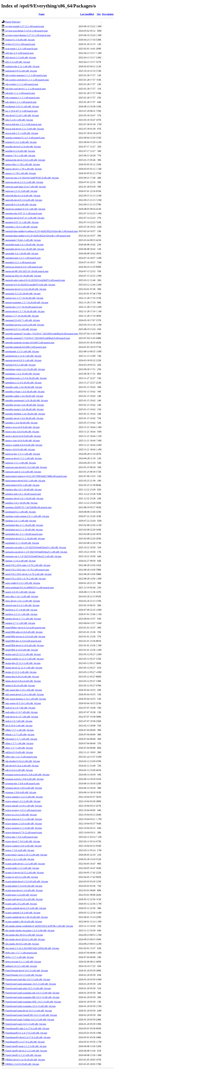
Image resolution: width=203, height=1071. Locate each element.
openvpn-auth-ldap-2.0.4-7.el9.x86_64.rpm (25, 186)
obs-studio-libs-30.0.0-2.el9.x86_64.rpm (24, 935)
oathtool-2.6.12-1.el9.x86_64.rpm (21, 966)
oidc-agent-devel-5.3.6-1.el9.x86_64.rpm (24, 694)
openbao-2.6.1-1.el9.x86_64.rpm (20, 520)
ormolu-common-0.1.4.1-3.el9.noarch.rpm (25, 137)
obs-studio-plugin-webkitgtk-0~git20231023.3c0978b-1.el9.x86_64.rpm (39, 926)
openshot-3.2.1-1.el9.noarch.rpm (20, 262)
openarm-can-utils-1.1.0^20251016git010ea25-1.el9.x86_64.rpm (35, 547)
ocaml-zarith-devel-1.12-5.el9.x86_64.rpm (25, 863)
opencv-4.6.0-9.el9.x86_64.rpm (20, 449)
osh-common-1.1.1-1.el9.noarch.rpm (22, 97)
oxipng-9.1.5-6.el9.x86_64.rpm (20, 39)
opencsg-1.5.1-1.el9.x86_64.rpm (20, 463)
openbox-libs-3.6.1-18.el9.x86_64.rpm (23, 489)
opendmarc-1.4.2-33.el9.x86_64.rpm (22, 373)
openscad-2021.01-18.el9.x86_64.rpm (23, 276)
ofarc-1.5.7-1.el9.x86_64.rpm (19, 748)
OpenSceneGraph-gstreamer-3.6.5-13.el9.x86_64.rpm (30, 984)
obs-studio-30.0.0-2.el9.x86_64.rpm (22, 944)
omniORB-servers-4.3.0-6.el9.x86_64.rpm (25, 636)
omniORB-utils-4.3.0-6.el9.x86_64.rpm (24, 632)
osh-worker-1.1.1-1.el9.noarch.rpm (21, 84)
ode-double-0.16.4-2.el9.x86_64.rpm (22, 761)
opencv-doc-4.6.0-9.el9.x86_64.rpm (22, 431)
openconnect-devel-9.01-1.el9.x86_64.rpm (25, 480)
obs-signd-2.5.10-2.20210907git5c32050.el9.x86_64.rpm (32, 948)
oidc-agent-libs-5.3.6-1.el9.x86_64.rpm (23, 690)
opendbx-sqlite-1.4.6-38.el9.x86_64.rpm (24, 396)
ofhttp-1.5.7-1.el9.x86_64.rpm (19, 730)
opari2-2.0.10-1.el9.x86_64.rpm (20, 592)
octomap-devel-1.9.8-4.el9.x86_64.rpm (23, 788)
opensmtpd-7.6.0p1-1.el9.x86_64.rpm (23, 240)
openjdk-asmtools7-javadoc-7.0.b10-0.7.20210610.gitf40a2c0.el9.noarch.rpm (41, 333)
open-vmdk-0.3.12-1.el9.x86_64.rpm (22, 583)
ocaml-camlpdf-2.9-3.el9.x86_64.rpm (22, 912)
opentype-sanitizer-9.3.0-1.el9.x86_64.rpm (25, 209)
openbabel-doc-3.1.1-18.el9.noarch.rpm (23, 534)
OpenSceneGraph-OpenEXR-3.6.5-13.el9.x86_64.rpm (31, 1015)
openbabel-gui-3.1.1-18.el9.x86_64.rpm (24, 529)
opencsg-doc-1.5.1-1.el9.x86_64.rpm (22, 454)
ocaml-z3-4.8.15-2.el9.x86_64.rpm (21, 877)
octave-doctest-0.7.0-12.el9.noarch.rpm (23, 832)
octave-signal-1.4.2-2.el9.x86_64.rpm (22, 801)
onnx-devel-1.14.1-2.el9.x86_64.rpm (22, 601)
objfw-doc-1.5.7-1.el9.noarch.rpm (21, 952)
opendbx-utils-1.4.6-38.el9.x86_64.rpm (23, 387)
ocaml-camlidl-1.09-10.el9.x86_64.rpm (23, 921)
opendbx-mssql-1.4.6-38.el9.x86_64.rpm (24, 409)
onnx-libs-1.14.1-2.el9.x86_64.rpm (21, 596)
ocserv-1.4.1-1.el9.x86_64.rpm (19, 859)
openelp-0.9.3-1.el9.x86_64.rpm (20, 365)
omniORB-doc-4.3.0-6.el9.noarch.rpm (23, 641)
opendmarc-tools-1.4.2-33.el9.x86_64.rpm (25, 369)
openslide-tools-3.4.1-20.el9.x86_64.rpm (24, 244)
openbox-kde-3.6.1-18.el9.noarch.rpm (23, 494)
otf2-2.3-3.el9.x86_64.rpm (17, 62)
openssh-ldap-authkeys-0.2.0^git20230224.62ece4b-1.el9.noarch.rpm (37, 235)
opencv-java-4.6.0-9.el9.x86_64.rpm (22, 427)
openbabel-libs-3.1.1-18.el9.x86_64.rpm (24, 525)
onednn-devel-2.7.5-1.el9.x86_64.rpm (23, 618)
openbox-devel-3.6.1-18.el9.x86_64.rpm (24, 498)
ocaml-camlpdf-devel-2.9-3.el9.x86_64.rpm (25, 908)
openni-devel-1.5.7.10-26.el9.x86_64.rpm (24, 311)
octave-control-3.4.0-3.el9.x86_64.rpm (23, 846)
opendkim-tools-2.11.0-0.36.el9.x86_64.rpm (26, 378)
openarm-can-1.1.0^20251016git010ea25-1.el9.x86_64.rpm (33, 556)
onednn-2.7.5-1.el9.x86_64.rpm (20, 623)
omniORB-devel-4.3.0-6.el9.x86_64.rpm (24, 645)
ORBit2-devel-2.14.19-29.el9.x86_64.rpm (25, 1059)
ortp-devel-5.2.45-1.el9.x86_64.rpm (22, 115)
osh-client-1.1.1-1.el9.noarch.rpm (20, 102)
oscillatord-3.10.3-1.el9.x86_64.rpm (22, 106)
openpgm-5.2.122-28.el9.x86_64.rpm (22, 293)
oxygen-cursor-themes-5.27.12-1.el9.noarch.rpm (28, 35)
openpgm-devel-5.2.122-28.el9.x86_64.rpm (25, 289)
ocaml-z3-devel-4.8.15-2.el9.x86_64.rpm (24, 872)
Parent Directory (13, 22)
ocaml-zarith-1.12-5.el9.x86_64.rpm (22, 868)
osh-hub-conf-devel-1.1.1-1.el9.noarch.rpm (25, 88)
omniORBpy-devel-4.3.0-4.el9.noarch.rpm (25, 627)
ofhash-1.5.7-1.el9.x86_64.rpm (19, 734)
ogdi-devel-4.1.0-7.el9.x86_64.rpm (21, 716)
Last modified (87, 14)
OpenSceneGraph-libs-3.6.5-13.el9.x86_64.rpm (27, 979)
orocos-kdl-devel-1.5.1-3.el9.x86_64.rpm (24, 129)
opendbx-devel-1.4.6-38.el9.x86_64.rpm (24, 418)
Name (42, 14)
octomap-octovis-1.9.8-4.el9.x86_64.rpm (24, 779)
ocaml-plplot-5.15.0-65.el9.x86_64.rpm (23, 886)
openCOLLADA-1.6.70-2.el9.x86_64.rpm (25, 578)
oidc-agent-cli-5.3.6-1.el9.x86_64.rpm (23, 703)
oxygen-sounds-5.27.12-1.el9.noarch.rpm (24, 26)
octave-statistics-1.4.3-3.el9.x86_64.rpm (24, 797)
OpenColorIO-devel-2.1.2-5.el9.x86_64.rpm (26, 1050)
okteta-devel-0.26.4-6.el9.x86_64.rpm (23, 681)
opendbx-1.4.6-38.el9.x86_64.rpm (21, 422)
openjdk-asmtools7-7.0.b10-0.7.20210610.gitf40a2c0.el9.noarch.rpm (37, 338)
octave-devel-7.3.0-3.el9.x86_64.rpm (22, 841)
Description (108, 14)
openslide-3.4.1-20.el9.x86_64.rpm (21, 253)
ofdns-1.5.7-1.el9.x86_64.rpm (19, 743)
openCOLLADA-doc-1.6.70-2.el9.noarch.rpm (27, 569)
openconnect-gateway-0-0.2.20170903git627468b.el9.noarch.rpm (36, 476)
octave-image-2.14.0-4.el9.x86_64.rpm (23, 823)
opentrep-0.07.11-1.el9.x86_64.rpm (21, 222)
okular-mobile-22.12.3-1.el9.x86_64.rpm (24, 659)
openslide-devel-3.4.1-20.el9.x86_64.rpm (24, 249)
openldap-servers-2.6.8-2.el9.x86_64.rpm (24, 324)
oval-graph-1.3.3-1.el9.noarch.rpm (21, 48)
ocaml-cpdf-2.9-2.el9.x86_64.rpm (21, 903)
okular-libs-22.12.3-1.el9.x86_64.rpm (22, 663)
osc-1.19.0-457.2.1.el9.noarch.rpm (21, 111)
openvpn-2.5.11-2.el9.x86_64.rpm (21, 191)
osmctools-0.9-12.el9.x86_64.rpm (21, 71)
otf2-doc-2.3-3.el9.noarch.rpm (19, 53)
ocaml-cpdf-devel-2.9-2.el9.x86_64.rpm (24, 899)
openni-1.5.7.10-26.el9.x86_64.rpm (22, 316)
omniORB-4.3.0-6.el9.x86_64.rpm (21, 650)
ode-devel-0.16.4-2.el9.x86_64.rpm (21, 765)
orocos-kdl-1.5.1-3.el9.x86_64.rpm (21, 133)
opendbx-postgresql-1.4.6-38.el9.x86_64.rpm (26, 400)
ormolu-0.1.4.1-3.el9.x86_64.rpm (21, 142)
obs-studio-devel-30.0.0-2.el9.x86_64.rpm (25, 939)
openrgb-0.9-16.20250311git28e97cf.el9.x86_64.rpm (30, 284)
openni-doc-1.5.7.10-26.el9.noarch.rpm (23, 307)
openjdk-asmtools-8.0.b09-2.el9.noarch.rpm (25, 347)
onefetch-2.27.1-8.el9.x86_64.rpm (21, 610)
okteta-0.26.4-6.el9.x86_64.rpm (20, 685)
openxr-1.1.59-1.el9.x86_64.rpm (20, 173)
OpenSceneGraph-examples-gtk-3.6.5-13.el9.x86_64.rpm (32, 993)
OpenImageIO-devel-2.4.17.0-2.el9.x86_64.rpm (27, 1037)
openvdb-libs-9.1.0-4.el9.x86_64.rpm (22, 195)
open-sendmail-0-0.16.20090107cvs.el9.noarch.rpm (29, 587)
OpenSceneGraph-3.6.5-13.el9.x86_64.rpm (25, 1024)
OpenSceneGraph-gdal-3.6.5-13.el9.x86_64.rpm (28, 988)
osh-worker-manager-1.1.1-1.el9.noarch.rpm (26, 75)
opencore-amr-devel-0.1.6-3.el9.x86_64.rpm (26, 467)
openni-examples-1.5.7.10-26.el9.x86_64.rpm (26, 302)
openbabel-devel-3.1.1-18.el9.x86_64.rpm (25, 538)
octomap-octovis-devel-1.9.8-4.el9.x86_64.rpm (27, 774)
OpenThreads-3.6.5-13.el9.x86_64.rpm (23, 975)
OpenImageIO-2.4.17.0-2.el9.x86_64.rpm (25, 1042)
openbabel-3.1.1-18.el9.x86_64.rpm (22, 543)
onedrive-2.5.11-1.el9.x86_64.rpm (21, 614)
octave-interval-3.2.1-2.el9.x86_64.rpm (23, 819)
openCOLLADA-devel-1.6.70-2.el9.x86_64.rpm (28, 574)
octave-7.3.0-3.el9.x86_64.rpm (19, 850)
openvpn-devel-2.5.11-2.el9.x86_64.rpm (24, 182)
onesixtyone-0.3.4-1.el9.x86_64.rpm (22, 605)
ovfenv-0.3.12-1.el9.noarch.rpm (20, 44)
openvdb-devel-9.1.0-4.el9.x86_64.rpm (23, 200)
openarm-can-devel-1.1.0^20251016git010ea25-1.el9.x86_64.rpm (36, 552)
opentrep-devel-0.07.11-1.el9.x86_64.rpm (24, 218)
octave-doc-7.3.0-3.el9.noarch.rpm (21, 837)
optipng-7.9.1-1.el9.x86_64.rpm (20, 155)
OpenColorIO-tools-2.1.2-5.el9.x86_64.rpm (25, 1046)
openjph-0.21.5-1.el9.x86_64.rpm (21, 329)
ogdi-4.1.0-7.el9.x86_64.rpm (18, 721)
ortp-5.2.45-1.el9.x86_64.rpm (19, 120)
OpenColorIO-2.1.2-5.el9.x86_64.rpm (23, 1055)
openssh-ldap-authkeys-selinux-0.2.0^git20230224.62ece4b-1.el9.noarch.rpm (41, 231)
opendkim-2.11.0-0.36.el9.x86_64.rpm (23, 382)
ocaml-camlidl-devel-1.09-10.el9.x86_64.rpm (26, 917)
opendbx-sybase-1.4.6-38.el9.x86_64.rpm (24, 391)
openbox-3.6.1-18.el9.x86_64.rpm (21, 503)
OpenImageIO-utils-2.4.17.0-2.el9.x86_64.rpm (27, 1028)
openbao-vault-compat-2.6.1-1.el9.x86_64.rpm (27, 516)
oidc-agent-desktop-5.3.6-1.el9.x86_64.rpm (25, 699)
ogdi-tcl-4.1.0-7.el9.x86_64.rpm (20, 708)
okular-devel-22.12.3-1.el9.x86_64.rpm (23, 667)
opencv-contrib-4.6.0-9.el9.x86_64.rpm (23, 445)
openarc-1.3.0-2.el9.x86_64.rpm (20, 561)
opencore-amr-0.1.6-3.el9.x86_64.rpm (23, 471)
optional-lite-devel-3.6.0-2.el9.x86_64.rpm (25, 160)
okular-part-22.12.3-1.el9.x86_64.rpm (23, 654)
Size (99, 14)
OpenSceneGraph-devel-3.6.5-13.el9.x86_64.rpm (28, 1010)
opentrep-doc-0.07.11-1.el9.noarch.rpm (23, 213)
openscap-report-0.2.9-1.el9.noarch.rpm (23, 267)
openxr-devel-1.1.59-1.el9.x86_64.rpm (23, 169)
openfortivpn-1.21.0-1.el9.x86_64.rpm (23, 356)
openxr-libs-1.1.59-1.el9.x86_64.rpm (22, 164)
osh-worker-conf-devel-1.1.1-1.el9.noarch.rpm (27, 80)
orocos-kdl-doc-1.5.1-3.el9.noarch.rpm (23, 124)
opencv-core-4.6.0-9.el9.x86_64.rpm (22, 440)
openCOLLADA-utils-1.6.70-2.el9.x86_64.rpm (27, 565)
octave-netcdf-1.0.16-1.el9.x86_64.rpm (23, 806)
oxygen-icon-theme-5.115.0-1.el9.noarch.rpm (26, 31)
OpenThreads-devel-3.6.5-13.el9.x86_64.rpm (26, 970)
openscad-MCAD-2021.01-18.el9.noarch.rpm (26, 271)
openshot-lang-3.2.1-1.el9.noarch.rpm (23, 258)
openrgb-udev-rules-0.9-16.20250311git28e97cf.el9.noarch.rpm (35, 280)
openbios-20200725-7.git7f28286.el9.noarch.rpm (28, 507)
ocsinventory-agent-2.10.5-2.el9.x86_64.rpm (26, 855)
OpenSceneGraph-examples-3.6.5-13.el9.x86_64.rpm (30, 1006)
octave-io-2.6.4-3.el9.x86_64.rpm (21, 814)
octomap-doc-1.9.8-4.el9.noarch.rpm (22, 783)
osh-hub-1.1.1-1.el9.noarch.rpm (20, 93)
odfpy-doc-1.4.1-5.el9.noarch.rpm (21, 757)
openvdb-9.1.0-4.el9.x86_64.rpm (20, 204)
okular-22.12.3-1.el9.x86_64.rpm (20, 672)
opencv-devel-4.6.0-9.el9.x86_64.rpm (23, 436)
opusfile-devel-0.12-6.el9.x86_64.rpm (23, 146)
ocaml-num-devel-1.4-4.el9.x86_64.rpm (24, 890)
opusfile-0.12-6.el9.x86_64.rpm (20, 151)
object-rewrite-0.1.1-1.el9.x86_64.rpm (23, 961)
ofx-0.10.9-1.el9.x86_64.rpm (18, 725)
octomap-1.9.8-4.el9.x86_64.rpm (20, 792)
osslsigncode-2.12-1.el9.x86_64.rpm (22, 66)
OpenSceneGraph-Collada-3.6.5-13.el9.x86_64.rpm (29, 1019)
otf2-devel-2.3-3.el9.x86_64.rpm (20, 57)
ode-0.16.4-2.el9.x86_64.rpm (19, 770)
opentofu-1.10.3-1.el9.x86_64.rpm (21, 227)
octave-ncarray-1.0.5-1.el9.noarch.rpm (23, 810)
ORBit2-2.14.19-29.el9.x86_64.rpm (22, 1064)
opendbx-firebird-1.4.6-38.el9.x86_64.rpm (25, 414)
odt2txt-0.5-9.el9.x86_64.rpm (19, 752)
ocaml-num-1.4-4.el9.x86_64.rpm (21, 895)
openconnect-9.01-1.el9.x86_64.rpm (22, 485)
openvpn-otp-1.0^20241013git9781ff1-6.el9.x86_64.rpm (32, 178)
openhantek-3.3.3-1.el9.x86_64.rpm (22, 351)
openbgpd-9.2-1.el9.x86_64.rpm (20, 512)
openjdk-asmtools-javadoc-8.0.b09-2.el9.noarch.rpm (29, 342)
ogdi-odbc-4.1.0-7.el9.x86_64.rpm (21, 712)
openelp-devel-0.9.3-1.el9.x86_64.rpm (23, 360)
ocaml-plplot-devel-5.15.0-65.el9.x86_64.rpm (26, 881)
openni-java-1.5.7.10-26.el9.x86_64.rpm (24, 298)
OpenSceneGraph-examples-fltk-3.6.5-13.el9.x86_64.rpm (32, 997)
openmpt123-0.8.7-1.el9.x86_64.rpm (22, 320)
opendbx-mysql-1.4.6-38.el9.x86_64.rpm (24, 405)
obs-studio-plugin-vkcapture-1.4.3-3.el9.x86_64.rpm (29, 930)
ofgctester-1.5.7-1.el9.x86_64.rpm (21, 739)
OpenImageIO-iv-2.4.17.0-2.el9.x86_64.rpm (26, 1033)
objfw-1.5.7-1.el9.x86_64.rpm (19, 957)
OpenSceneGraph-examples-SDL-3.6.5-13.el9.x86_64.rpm (33, 1001)
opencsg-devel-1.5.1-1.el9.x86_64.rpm (23, 458)
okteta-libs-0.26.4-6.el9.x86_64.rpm (22, 676)
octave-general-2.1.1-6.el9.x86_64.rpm (23, 828)
